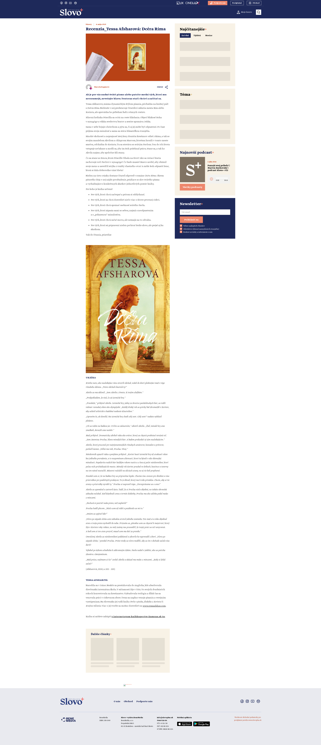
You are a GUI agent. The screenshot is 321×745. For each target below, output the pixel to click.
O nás (117, 701)
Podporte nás (144, 701)
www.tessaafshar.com (154, 605)
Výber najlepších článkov (194, 226)
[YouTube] (70, 3)
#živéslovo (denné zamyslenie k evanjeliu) (201, 229)
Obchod (128, 701)
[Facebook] (61, 3)
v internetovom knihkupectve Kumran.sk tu (138, 616)
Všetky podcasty (192, 187)
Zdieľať (160, 87)
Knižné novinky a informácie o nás (197, 232)
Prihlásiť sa (191, 219)
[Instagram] (66, 3)
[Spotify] (75, 3)
